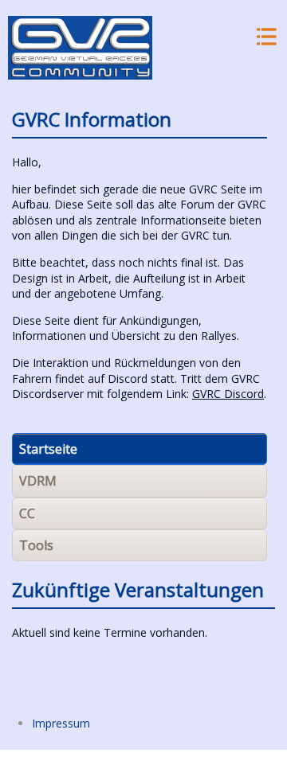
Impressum (61, 723)
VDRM (38, 481)
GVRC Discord (228, 393)
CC (27, 513)
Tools (36, 545)
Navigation (265, 37)
